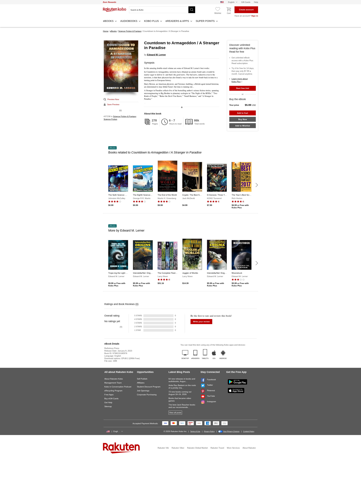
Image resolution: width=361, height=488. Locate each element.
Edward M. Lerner (156, 55)
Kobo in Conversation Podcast (117, 387)
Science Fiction (110, 119)
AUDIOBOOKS (129, 21)
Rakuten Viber (178, 448)
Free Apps (109, 394)
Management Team (113, 383)
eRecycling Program (113, 390)
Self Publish (142, 379)
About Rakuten (249, 448)
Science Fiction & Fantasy (124, 116)
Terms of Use (195, 431)
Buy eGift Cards (111, 398)
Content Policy (248, 431)
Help (256, 2)
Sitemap (108, 406)
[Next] (257, 185)
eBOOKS (108, 21)
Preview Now (113, 99)
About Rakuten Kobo (113, 379)
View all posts (175, 412)
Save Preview (113, 104)
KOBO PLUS (151, 21)
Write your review (201, 321)
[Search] (191, 9)
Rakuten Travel (217, 448)
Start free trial (242, 88)
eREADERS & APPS (178, 21)
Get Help (108, 402)
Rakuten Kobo (114, 9)
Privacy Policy (209, 431)
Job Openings (143, 390)
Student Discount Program (148, 387)
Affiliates (140, 383)
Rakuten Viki (163, 448)
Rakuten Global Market (197, 448)
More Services (233, 448)
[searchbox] (162, 9)
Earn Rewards (109, 2)
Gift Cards (245, 2)
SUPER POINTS (205, 21)
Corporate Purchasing (147, 394)
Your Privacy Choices (231, 431)
